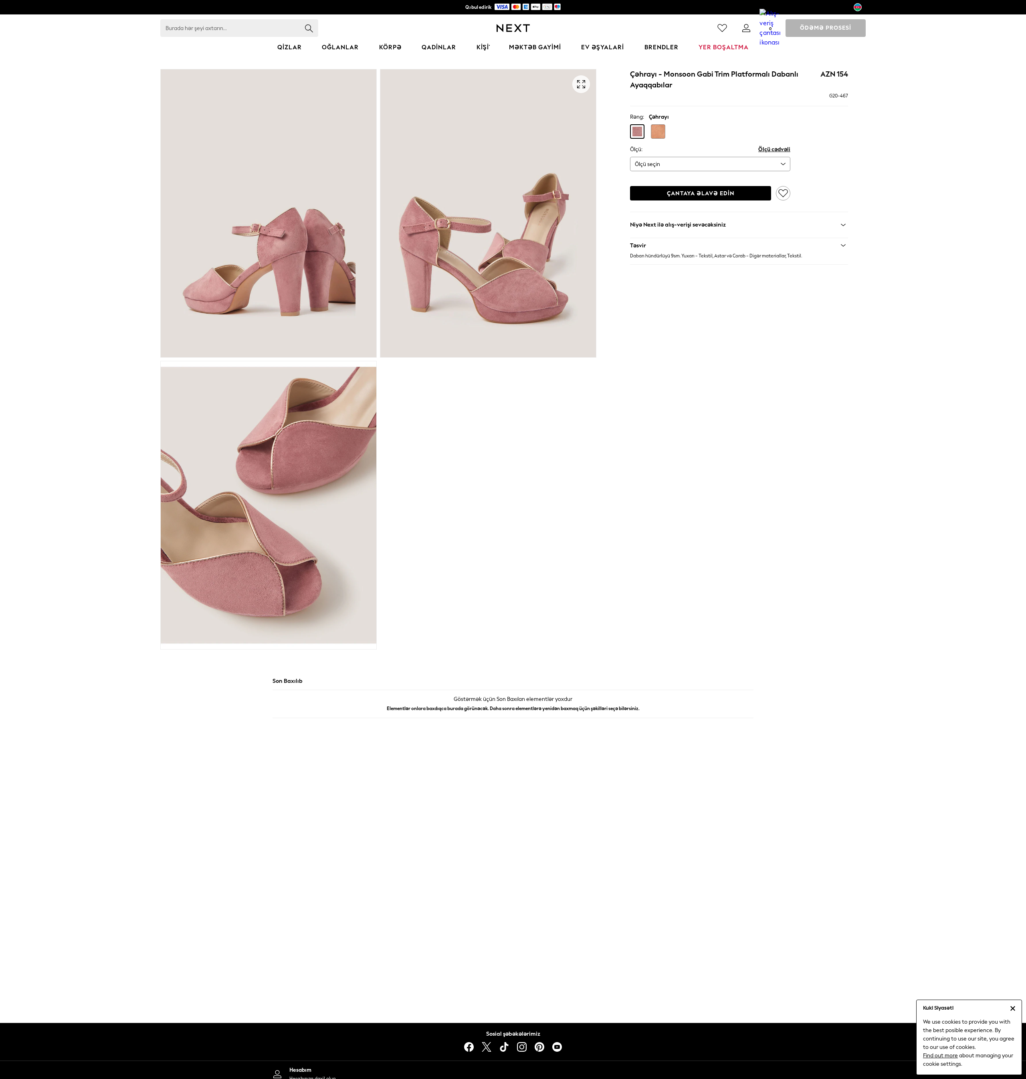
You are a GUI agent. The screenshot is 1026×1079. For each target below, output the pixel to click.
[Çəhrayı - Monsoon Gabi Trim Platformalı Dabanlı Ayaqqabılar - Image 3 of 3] (268, 505)
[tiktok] (504, 1047)
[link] (746, 28)
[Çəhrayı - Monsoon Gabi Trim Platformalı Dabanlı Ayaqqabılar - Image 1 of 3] (268, 213)
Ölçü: (636, 149)
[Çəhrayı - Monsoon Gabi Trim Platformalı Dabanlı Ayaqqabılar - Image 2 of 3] (488, 213)
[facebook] (469, 1047)
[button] (637, 131)
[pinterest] (539, 1047)
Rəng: (637, 116)
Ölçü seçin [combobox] (647, 164)
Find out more (940, 1055)
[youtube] (557, 1047)
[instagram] (522, 1047)
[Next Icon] (513, 28)
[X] (486, 1047)
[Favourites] (722, 28)
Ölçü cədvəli (774, 149)
